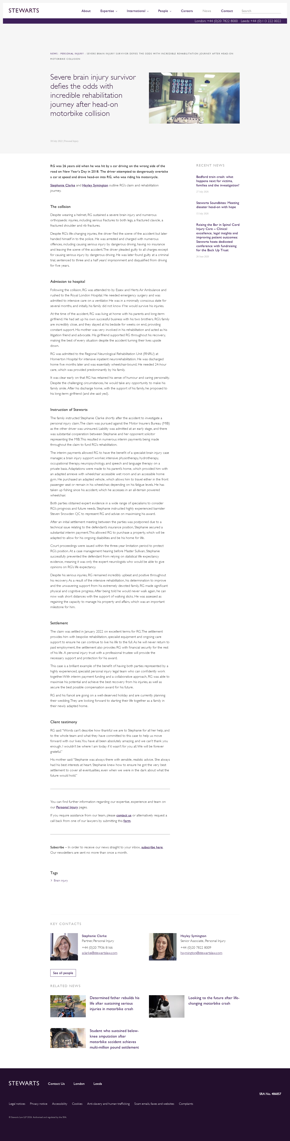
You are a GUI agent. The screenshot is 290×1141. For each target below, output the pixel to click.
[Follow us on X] (260, 1083)
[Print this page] (90, 128)
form (127, 821)
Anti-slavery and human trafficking (108, 1104)
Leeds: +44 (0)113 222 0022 (261, 21)
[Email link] (80, 128)
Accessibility (59, 1104)
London (79, 1083)
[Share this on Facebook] (70, 128)
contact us (123, 815)
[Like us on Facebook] (268, 1082)
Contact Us (56, 1083)
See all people (63, 973)
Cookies (77, 1104)
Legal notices (17, 1104)
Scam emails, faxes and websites (154, 1104)
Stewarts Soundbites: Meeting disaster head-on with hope (217, 205)
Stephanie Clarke (94, 936)
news (54, 53)
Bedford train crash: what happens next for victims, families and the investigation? (217, 181)
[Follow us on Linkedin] (243, 1082)
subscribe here (152, 847)
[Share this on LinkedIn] (52, 128)
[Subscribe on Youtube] (278, 1082)
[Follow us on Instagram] (251, 1082)
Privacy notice (38, 1104)
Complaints (186, 1104)
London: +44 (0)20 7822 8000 (216, 21)
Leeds (98, 1083)
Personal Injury (73, 53)
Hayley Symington (193, 936)
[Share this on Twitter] (61, 128)
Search (279, 10)
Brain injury (61, 880)
